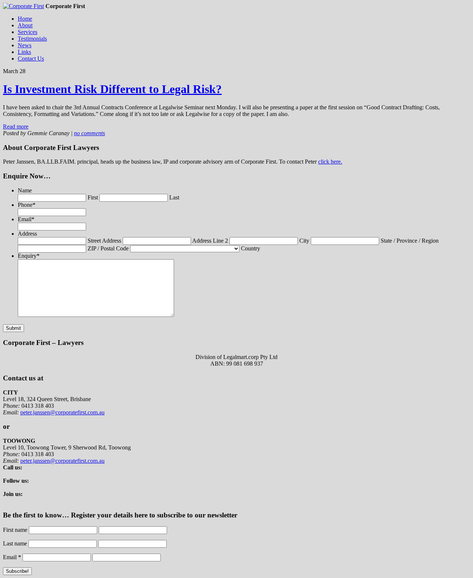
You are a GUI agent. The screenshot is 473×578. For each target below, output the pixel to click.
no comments (89, 133)
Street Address (104, 240)
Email (26, 219)
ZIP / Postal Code (108, 248)
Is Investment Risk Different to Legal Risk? (112, 89)
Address (27, 233)
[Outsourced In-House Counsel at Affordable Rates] (23, 6)
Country (250, 248)
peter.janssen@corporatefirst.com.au (62, 412)
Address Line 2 (210, 240)
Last (174, 197)
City (304, 240)
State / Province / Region (410, 240)
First (93, 197)
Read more (15, 126)
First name (15, 530)
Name (25, 190)
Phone (26, 205)
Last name (15, 543)
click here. (330, 161)
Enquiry (29, 256)
